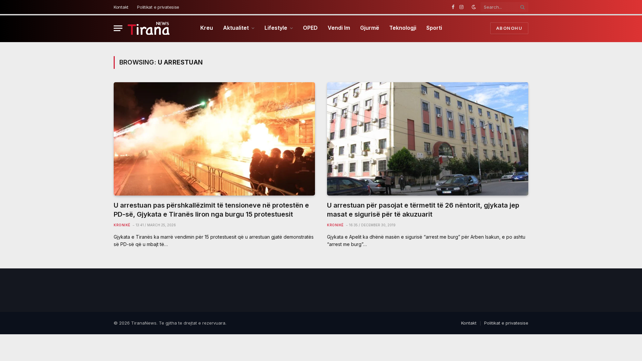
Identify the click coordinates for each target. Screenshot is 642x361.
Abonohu (509, 28)
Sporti (434, 27)
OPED (310, 27)
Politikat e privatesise (158, 7)
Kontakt (121, 7)
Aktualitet (236, 27)
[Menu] (118, 28)
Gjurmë (369, 27)
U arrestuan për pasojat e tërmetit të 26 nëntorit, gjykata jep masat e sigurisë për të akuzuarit (423, 209)
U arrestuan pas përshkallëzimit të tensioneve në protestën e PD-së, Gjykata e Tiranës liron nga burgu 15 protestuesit (211, 209)
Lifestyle (275, 27)
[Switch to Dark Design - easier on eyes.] (473, 7)
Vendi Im (339, 27)
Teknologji (402, 27)
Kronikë (122, 225)
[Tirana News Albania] (149, 28)
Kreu (206, 27)
